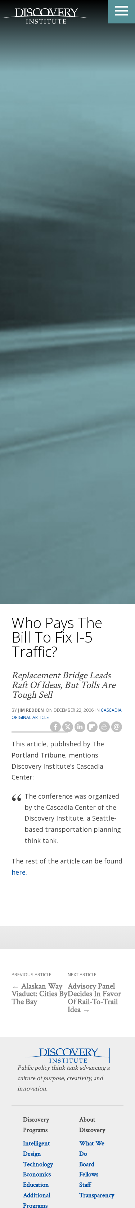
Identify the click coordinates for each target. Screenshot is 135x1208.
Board (86, 1164)
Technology (38, 1164)
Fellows (88, 1174)
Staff (85, 1185)
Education (36, 1185)
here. (19, 872)
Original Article (30, 717)
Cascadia (111, 710)
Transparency (96, 1195)
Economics (37, 1174)
